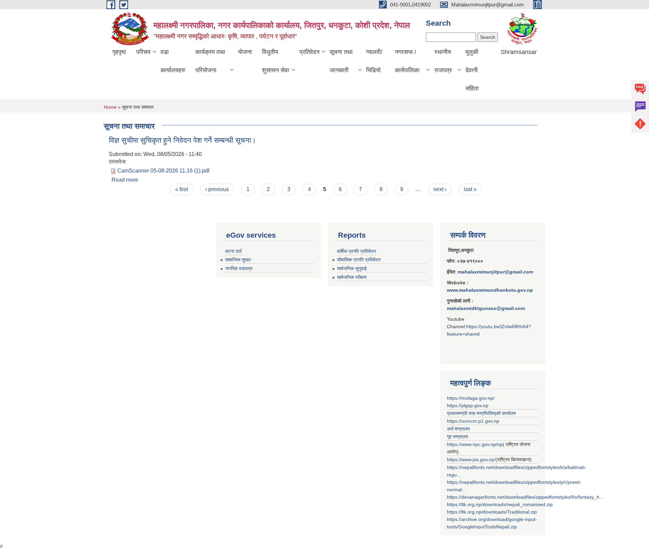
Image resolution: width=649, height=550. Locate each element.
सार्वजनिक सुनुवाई (352, 268)
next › (440, 189)
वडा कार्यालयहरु (173, 61)
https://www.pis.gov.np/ (471, 459)
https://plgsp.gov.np (467, 405)
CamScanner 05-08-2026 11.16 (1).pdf (163, 171)
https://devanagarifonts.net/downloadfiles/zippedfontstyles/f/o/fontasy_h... (525, 497)
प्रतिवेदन (309, 52)
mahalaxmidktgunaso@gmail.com (486, 308)
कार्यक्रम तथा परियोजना (210, 61)
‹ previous (217, 189)
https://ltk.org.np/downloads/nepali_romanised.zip (500, 504)
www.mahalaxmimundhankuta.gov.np (490, 290)
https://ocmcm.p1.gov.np (473, 421)
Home (110, 107)
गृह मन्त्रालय (457, 436)
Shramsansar (519, 52)
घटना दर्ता (233, 251)
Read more (125, 180)
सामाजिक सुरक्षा (238, 259)
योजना (245, 52)
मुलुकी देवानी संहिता (472, 70)
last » (470, 189)
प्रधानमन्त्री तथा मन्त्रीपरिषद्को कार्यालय (481, 413)
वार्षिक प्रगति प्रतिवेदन (356, 251)
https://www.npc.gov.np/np (475, 444)
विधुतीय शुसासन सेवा (275, 61)
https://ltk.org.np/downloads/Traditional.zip (492, 512)
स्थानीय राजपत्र (443, 61)
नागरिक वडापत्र (239, 268)
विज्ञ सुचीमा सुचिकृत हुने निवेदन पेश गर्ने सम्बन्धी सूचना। (182, 140)
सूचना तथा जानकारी (341, 61)
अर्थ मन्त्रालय (458, 428)
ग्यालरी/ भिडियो (374, 61)
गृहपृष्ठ (119, 52)
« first (181, 189)
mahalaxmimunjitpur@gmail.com (495, 271)
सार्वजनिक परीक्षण (352, 277)
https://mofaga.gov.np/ (471, 398)
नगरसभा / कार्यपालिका (407, 61)
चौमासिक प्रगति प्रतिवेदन (359, 259)
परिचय (143, 52)
